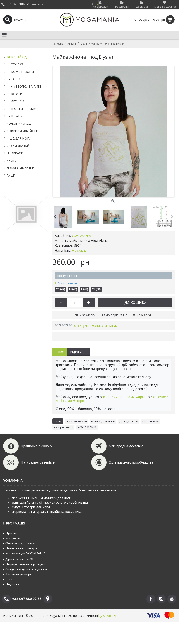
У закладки (87, 315)
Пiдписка (12, 584)
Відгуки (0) (78, 351)
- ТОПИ (13, 79)
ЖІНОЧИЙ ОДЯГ (18, 57)
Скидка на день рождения (26, 569)
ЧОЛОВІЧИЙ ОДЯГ (20, 123)
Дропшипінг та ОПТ (21, 559)
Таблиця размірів (19, 574)
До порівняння (116, 315)
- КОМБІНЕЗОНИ (20, 72)
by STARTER (107, 615)
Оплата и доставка (20, 543)
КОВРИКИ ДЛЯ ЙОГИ (22, 131)
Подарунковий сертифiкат (26, 564)
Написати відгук (104, 325)
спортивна (150, 421)
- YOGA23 (15, 64)
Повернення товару (21, 548)
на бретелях (63, 427)
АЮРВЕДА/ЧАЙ (18, 146)
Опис (60, 351)
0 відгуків (81, 325)
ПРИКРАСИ (15, 153)
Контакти (12, 538)
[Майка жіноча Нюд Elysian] (113, 132)
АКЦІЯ (11, 175)
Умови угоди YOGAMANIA (25, 553)
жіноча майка (76, 421)
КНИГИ (12, 160)
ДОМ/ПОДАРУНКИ (20, 168)
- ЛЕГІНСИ (15, 101)
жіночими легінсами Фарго (123, 397)
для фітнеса (128, 421)
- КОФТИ (14, 94)
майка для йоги (103, 421)
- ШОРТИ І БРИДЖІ (22, 109)
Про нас (11, 533)
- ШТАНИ (15, 116)
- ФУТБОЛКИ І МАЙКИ (24, 86)
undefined (144, 315)
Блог (9, 579)
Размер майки (67, 283)
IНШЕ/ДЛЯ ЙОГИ (19, 138)
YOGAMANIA (81, 235)
